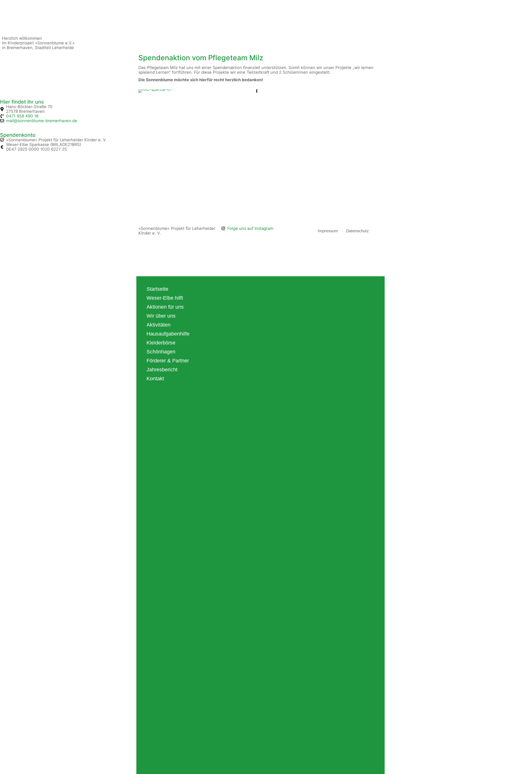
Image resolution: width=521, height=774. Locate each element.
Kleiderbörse (161, 342)
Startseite (157, 289)
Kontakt (155, 378)
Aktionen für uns (165, 307)
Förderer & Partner (168, 360)
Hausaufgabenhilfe (168, 334)
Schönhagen (161, 351)
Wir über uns (161, 316)
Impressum (328, 231)
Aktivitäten (159, 325)
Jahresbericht (162, 369)
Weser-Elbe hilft (165, 298)
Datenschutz (357, 231)
